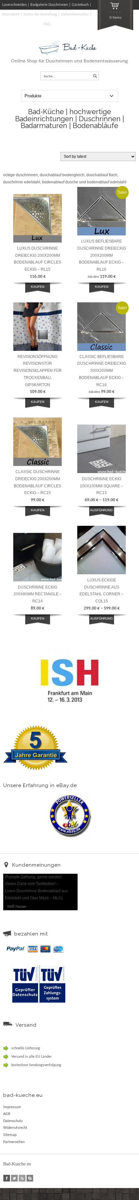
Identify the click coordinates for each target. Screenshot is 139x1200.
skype (30, 1178)
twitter (14, 1178)
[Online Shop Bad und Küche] (70, 54)
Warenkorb (10, 14)
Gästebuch (80, 5)
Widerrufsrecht (15, 1128)
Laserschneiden (14, 5)
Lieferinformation (75, 14)
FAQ (47, 24)
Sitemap (9, 1135)
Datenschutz (13, 1121)
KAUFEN (37, 286)
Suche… (49, 76)
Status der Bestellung (40, 14)
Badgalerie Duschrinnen (49, 5)
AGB (6, 1114)
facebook (6, 1178)
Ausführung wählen (101, 513)
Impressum (12, 1107)
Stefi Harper (17, 907)
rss (22, 1178)
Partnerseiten (14, 1142)
